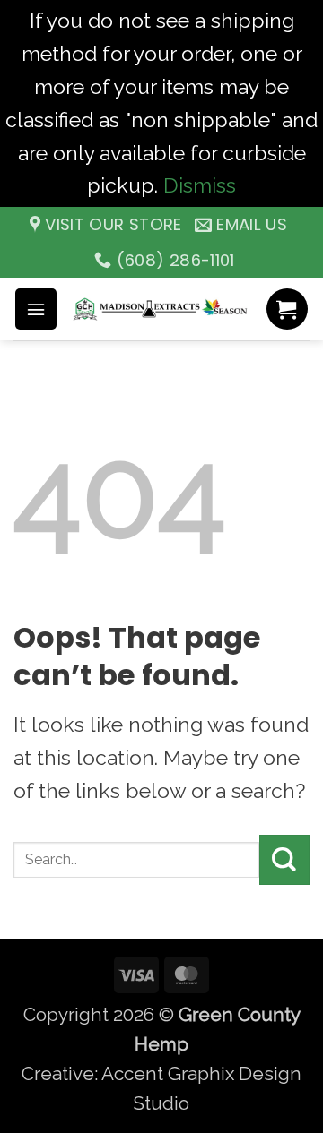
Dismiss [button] (199, 185)
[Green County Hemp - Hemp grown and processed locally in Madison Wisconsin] (161, 309)
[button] (36, 309)
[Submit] (284, 860)
